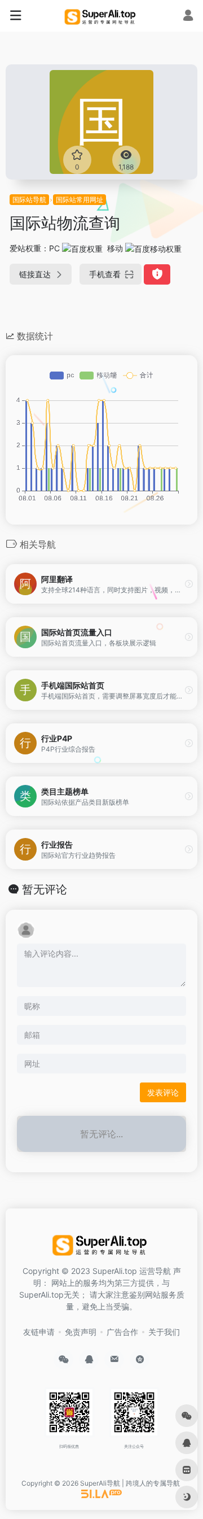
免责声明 (80, 1332)
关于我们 (164, 1332)
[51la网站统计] (101, 1493)
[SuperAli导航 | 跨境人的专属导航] (101, 16)
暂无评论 (44, 889)
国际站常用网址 (79, 199)
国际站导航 (29, 199)
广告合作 (122, 1332)
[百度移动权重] (153, 248)
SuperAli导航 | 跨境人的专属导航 (130, 1483)
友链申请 (39, 1332)
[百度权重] (82, 248)
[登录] (188, 16)
